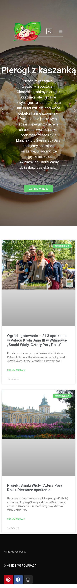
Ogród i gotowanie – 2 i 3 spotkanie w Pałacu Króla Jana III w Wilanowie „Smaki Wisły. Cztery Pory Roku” (37, 340)
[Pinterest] (8, 579)
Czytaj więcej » (16, 370)
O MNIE (9, 565)
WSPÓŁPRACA (26, 565)
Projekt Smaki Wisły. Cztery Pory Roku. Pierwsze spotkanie (34, 487)
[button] (49, 31)
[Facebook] (18, 579)
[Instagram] (28, 579)
